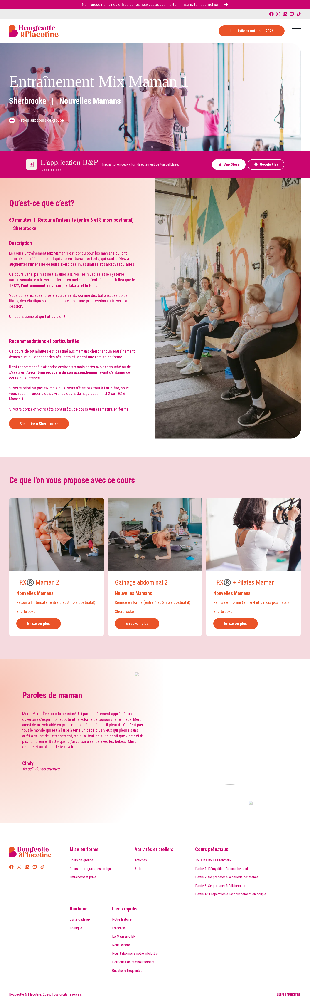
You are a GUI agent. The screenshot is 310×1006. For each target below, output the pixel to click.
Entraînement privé (83, 877)
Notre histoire (122, 919)
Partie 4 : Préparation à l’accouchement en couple (230, 894)
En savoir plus (38, 623)
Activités (140, 860)
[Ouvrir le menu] (296, 30)
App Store (231, 164)
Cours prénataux (211, 849)
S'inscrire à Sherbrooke (39, 423)
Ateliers (139, 869)
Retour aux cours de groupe (41, 120)
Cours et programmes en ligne (91, 869)
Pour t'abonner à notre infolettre (135, 953)
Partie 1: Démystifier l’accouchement (221, 869)
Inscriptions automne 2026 (252, 30)
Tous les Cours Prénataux (213, 860)
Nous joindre (121, 945)
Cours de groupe (81, 860)
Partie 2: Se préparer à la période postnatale (226, 877)
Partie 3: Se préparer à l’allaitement (220, 886)
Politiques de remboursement (133, 962)
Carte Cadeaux (80, 919)
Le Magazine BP (123, 936)
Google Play (269, 164)
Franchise (119, 928)
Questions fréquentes (127, 971)
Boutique (79, 909)
